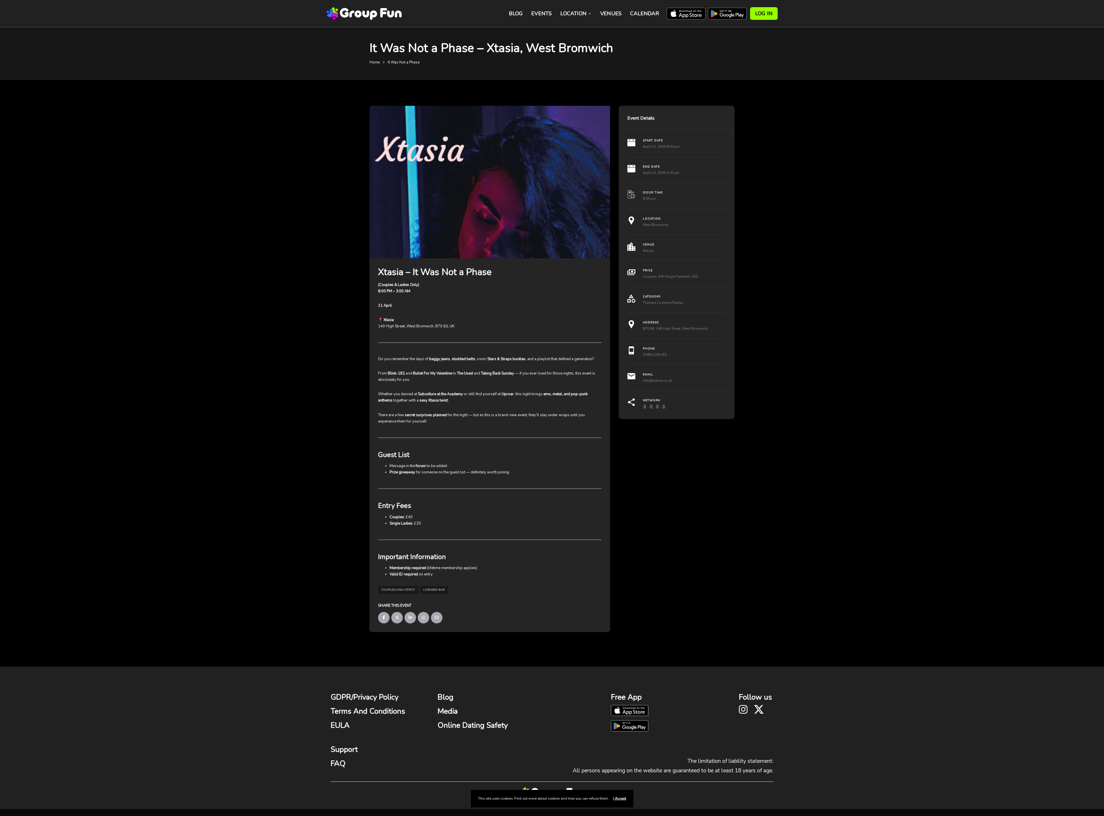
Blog (516, 13)
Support (344, 749)
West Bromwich (655, 224)
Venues (611, 13)
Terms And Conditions (368, 711)
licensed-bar (434, 590)
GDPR (341, 697)
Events (541, 13)
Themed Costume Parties (663, 302)
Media (448, 711)
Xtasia (648, 250)
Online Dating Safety (473, 725)
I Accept (619, 798)
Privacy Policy (375, 697)
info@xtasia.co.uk (657, 380)
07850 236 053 (655, 354)
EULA (340, 725)
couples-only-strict (398, 590)
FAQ (338, 764)
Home (374, 62)
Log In (764, 13)
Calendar (644, 13)
